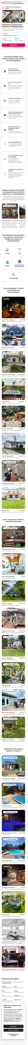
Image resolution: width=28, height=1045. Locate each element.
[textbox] (7, 40)
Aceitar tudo (13, 1026)
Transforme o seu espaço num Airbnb (13, 7)
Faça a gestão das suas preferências (13, 1034)
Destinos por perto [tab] (6, 982)
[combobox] (13, 35)
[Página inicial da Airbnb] (3, 7)
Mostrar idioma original (18, 3)
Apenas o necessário (13, 1030)
